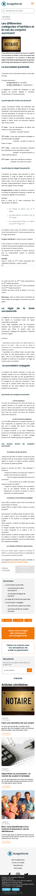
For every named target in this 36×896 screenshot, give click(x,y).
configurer (18, 886)
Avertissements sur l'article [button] (24, 569)
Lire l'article (6, 734)
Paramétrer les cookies (10, 893)
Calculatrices (18, 865)
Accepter (6, 889)
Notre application (18, 860)
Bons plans (18, 868)
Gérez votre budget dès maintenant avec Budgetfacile (18, 633)
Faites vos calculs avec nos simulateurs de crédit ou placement (18, 647)
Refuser (16, 889)
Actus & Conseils (18, 862)
